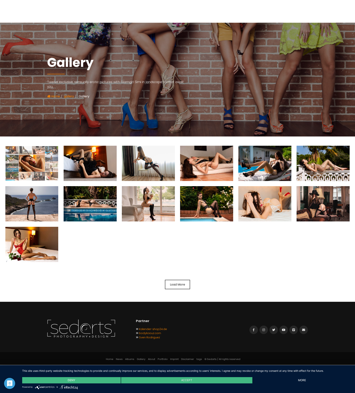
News (119, 359)
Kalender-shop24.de (153, 329)
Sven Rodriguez (149, 337)
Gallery (141, 359)
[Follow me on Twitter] (273, 330)
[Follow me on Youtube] (283, 330)
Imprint (174, 359)
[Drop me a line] (303, 330)
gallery (69, 96)
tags (199, 359)
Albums (129, 359)
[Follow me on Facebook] (253, 330)
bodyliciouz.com (150, 333)
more (302, 380)
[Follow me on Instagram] (263, 330)
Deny (71, 380)
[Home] (81, 328)
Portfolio (163, 359)
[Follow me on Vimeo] (293, 330)
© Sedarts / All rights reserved (222, 359)
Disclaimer (187, 359)
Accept (186, 380)
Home (55, 96)
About (151, 359)
